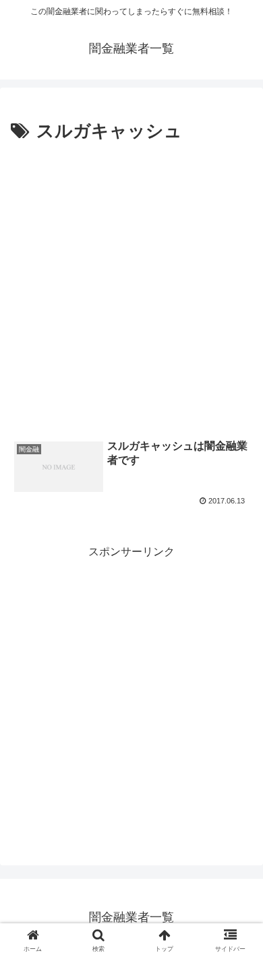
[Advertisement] (131, 285)
